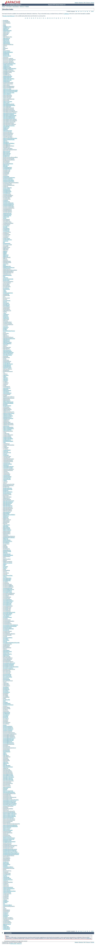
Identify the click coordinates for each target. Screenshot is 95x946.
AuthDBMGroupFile (7, 72)
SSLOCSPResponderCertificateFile (10, 799)
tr (89, 11)
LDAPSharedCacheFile (8, 423)
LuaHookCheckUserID (8, 461)
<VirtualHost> (6, 920)
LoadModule (6, 447)
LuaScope (5, 481)
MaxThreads (6, 495)
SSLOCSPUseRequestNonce (9, 804)
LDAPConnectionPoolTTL (8, 411)
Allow (4, 49)
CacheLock (5, 186)
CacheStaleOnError (7, 209)
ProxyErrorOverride (7, 584)
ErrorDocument (6, 297)
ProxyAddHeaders (7, 579)
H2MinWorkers (6, 341)
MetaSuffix (5, 547)
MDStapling (5, 534)
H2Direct (5, 334)
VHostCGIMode (6, 910)
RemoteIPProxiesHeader (8, 664)
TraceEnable (6, 896)
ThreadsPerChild (7, 873)
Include (4, 385)
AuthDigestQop (6, 81)
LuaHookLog (6, 465)
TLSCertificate (6, 877)
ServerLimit (5, 717)
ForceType (5, 325)
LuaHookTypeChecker (8, 470)
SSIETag (5, 764)
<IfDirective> (6, 375)
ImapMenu (5, 384)
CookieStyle (5, 237)
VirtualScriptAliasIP (7, 922)
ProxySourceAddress (7, 637)
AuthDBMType (6, 73)
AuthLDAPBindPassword (8, 107)
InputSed (5, 395)
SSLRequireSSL (6, 835)
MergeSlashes (6, 542)
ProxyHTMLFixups (7, 607)
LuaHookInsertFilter (7, 464)
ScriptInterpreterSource (8, 704)
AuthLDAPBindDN (7, 106)
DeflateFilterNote (7, 268)
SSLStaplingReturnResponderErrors (11, 853)
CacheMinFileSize (7, 194)
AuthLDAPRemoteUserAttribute (10, 120)
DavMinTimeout (6, 247)
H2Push (5, 346)
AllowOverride (6, 54)
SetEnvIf (5, 754)
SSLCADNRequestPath (8, 775)
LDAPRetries (6, 420)
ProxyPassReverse (7, 623)
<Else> (4, 290)
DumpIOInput (6, 287)
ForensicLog (6, 327)
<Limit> (4, 432)
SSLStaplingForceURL (8, 847)
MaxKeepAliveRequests (8, 485)
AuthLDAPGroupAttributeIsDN (9, 115)
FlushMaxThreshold (7, 323)
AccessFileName (6, 22)
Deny (4, 276)
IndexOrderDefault (7, 392)
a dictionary (66, 13)
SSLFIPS (5, 789)
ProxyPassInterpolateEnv (8, 621)
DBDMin (5, 253)
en (78, 11)
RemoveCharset (6, 670)
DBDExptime (6, 248)
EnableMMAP (6, 294)
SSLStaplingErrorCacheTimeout (10, 845)
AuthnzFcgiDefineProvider (9, 139)
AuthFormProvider (7, 97)
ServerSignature (6, 722)
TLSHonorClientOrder (8, 882)
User (4, 907)
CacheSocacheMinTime (8, 205)
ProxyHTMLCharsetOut (8, 600)
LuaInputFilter (6, 472)
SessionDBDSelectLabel (8, 742)
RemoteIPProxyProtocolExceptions (10, 666)
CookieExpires (6, 230)
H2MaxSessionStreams (8, 337)
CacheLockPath (6, 189)
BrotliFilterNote (6, 161)
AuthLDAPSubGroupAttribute (9, 124)
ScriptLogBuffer (6, 707)
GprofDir (5, 329)
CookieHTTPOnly (7, 232)
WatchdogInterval (7, 924)
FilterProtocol (6, 318)
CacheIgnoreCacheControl (9, 177)
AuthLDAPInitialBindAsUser (9, 116)
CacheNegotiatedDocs (8, 195)
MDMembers (6, 518)
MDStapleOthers (6, 533)
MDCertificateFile (7, 504)
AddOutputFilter (6, 43)
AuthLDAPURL (6, 126)
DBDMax (5, 252)
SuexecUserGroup (7, 870)
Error (4, 296)
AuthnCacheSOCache (8, 134)
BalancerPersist (6, 154)
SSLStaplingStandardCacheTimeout (11, 854)
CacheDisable (6, 172)
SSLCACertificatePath (8, 773)
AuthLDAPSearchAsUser (8, 123)
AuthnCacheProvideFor (8, 133)
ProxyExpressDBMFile (8, 585)
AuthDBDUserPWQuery (8, 69)
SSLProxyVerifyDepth (7, 830)
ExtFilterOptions (6, 309)
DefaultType (5, 263)
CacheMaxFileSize (7, 191)
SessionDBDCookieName (8, 735)
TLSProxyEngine (6, 889)
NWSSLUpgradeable (7, 562)
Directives (81, 2)
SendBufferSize (6, 713)
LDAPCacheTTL (6, 410)
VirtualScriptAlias (6, 921)
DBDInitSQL (5, 249)
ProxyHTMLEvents (7, 604)
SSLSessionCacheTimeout (9, 837)
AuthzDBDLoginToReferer (8, 143)
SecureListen (6, 711)
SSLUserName (6, 856)
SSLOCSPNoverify (7, 796)
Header (4, 358)
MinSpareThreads (7, 551)
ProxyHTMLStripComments (9, 612)
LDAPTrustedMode (7, 429)
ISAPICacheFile (6, 399)
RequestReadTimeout (8, 680)
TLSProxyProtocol (7, 892)
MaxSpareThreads (7, 494)
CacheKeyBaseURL (7, 183)
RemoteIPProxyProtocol (8, 665)
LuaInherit (5, 471)
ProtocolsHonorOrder (7, 575)
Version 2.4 (22, 6)
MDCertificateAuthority (8, 502)
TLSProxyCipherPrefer (8, 887)
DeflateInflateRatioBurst (8, 271)
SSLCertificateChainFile (8, 780)
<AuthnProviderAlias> (8, 137)
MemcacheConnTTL (7, 541)
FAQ (85, 2)
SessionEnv (5, 745)
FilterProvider (6, 319)
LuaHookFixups (6, 462)
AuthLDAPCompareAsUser (9, 110)
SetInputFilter (6, 759)
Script (4, 700)
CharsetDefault (6, 219)
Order (4, 565)
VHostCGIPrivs (6, 911)
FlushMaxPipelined (7, 322)
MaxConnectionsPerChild (8, 484)
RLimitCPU (5, 694)
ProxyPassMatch (6, 622)
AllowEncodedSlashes (8, 52)
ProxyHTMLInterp (7, 608)
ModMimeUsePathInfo (8, 555)
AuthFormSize (6, 100)
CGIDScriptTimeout (7, 214)
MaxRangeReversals (7, 489)
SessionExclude (6, 746)
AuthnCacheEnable (7, 131)
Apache (3, 6)
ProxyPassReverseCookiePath (9, 626)
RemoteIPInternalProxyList (9, 662)
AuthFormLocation (7, 88)
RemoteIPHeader (7, 660)
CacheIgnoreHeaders (8, 178)
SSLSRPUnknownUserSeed (9, 841)
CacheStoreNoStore (7, 211)
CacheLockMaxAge (7, 187)
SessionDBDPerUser (7, 741)
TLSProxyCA (6, 885)
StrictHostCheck (6, 864)
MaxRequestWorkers (7, 491)
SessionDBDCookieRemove (9, 737)
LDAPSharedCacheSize (8, 424)
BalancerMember (7, 153)
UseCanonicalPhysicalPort (9, 906)
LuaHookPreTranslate (8, 467)
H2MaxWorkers (6, 339)
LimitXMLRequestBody (8, 441)
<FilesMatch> (6, 314)
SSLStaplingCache (7, 844)
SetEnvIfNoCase (6, 756)
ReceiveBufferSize (7, 647)
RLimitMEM (5, 695)
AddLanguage (6, 40)
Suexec (4, 869)
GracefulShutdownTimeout (9, 330)
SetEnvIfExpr (6, 755)
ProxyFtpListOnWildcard (8, 594)
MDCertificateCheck (7, 503)
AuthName (5, 129)
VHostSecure (6, 915)
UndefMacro (5, 901)
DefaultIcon (5, 259)
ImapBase (5, 381)
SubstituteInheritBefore (8, 866)
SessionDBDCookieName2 (9, 736)
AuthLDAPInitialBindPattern (9, 117)
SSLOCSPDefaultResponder (9, 793)
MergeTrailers (6, 543)
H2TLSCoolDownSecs (8, 353)
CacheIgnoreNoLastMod (8, 180)
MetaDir (5, 545)
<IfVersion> (5, 380)
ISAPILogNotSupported (8, 401)
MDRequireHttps (6, 531)
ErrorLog (5, 299)
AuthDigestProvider (7, 79)
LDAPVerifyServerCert (8, 431)
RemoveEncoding (7, 671)
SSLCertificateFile (7, 782)
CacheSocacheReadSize (8, 206)
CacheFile (5, 175)
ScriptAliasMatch (6, 703)
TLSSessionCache (7, 893)
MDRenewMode (6, 528)
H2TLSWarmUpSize (7, 354)
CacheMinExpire (6, 192)
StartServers (6, 861)
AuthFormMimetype (7, 95)
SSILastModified (6, 765)
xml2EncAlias (6, 926)
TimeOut (5, 875)
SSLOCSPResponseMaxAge (9, 802)
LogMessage (6, 455)
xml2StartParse (6, 929)
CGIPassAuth (6, 216)
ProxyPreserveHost (7, 627)
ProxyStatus (5, 638)
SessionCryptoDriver (7, 731)
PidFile (4, 569)
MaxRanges (5, 490)
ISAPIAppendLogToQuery (8, 398)
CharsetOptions (6, 220)
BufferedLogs (6, 164)
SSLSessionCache (7, 836)
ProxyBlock (5, 581)
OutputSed (5, 566)
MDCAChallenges (7, 499)
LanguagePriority (7, 408)
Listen (4, 442)
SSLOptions (5, 807)
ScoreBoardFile (6, 699)
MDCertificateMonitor (7, 507)
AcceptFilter (5, 20)
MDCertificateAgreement (8, 500)
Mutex (4, 557)
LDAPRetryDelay (6, 422)
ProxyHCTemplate (7, 597)
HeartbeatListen (6, 362)
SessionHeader (6, 749)
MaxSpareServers (7, 493)
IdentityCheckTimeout (8, 371)
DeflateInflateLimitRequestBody (10, 270)
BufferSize (5, 166)
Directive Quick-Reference (8, 15)
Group (4, 332)
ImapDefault (5, 382)
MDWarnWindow (6, 540)
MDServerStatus (6, 532)
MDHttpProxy (6, 515)
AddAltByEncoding (7, 26)
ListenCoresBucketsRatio (8, 445)
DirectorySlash (6, 284)
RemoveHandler (6, 673)
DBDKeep (5, 251)
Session (5, 725)
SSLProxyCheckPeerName (9, 820)
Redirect (5, 648)
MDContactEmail (6, 512)
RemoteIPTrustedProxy (8, 667)
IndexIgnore (5, 389)
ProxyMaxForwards (7, 617)
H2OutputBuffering (7, 343)
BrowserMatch (6, 162)
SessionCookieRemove (8, 728)
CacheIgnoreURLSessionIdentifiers (10, 182)
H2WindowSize (6, 357)
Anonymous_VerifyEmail (8, 62)
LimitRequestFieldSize (8, 438)
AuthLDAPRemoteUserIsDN (9, 121)
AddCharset (5, 29)
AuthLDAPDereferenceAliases (9, 112)
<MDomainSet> (6, 524)
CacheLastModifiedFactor (8, 185)
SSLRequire (5, 834)
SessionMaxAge (6, 751)
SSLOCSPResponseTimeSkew (10, 803)
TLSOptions (5, 883)
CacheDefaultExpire (7, 167)
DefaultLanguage (7, 261)
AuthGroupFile (6, 102)
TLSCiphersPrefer (7, 878)
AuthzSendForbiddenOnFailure (10, 149)
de (76, 11)
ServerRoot (5, 721)
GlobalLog (5, 328)
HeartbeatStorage (7, 365)
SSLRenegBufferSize (7, 832)
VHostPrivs (5, 913)
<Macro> (5, 483)
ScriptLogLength (6, 708)
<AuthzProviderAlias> (7, 148)
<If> (4, 372)
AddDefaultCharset (7, 30)
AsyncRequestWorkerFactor (9, 63)
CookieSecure (6, 235)
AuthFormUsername (7, 101)
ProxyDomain (6, 583)
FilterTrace (5, 320)
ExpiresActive (6, 303)
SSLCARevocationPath (8, 779)
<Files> (4, 313)
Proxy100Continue (7, 578)
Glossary (88, 2)
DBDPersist (5, 256)
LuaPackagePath (7, 477)
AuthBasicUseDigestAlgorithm (9, 68)
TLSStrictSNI (6, 894)
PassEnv (5, 567)
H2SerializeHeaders (7, 351)
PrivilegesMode (6, 570)
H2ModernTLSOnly (7, 342)
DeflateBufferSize (7, 266)
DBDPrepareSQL (7, 257)
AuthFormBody (6, 85)
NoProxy (5, 560)
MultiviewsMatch (6, 556)
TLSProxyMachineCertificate (9, 891)
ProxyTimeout (6, 640)
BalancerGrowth (6, 150)
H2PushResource (7, 349)
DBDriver (5, 258)
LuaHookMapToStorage (8, 466)
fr (83, 11)
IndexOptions (6, 391)
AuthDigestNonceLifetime (8, 78)
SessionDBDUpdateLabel (8, 744)
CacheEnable (6, 173)
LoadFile (5, 446)
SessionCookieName (7, 726)
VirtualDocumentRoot (7, 917)
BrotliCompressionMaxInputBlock (10, 157)
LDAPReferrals (6, 419)
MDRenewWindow (7, 529)
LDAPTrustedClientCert (8, 427)
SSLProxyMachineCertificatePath (10, 826)
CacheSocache (6, 201)
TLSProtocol (5, 884)
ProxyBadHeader (7, 580)
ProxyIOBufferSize (7, 614)
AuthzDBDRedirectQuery (8, 145)
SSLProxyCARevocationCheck (9, 813)
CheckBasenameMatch (8, 223)
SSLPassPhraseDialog (8, 808)
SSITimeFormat (6, 769)
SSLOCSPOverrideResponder (9, 797)
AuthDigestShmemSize (8, 82)
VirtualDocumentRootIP (8, 918)
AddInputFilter (6, 39)
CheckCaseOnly (6, 224)
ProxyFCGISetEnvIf (7, 590)
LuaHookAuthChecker (8, 460)
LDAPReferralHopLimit (8, 418)
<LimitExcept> (6, 433)
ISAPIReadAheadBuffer (8, 403)
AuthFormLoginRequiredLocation (10, 90)
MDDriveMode (6, 513)
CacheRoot (5, 200)
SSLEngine (5, 788)
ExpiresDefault (6, 305)
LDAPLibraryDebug (7, 414)
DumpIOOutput (6, 289)
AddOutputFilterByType (8, 44)
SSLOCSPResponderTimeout (9, 801)
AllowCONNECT (6, 50)
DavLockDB (5, 246)
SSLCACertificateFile (7, 771)
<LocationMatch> (7, 450)
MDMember (5, 517)
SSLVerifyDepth (6, 860)
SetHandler (5, 758)
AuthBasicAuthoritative (8, 64)
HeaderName (6, 360)
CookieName (6, 233)
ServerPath (5, 719)
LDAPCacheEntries (7, 409)
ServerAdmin (6, 714)
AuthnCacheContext (7, 130)
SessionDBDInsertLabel (8, 740)
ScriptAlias (5, 702)
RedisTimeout (6, 655)
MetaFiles (5, 546)
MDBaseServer (6, 498)
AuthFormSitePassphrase (8, 98)
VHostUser (5, 916)
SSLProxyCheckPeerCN (8, 817)
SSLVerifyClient (6, 859)
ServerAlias (5, 716)
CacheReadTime (6, 199)
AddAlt (4, 25)
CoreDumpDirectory (7, 239)
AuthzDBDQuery (6, 144)
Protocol (5, 571)
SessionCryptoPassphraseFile (9, 733)
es (81, 11)
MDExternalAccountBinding (9, 514)
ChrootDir (5, 227)
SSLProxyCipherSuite (8, 821)
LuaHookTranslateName (8, 469)
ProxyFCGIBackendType (8, 589)
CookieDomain (6, 229)
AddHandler (5, 34)
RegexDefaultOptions (7, 657)
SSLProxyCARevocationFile (9, 815)
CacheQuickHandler (7, 196)
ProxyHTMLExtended (7, 605)
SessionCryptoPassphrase (9, 732)
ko (87, 11)
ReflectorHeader (6, 656)
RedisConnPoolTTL (7, 654)
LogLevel (5, 453)
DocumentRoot (6, 285)
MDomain (5, 523)
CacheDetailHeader (7, 168)
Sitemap (92, 2)
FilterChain (5, 315)
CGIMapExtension (7, 215)
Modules (76, 2)
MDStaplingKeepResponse (9, 536)
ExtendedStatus (6, 306)
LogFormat (5, 451)
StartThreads (6, 863)
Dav (4, 242)
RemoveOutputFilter (7, 676)
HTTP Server (9, 6)
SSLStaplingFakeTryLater (8, 846)
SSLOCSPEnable (7, 794)
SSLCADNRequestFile (8, 774)
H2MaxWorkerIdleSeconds (9, 338)
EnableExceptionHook (8, 292)
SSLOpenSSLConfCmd (8, 806)
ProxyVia (5, 641)
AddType (5, 45)
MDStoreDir (5, 538)
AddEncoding (6, 33)
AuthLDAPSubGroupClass (9, 125)
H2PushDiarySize (7, 347)
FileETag (5, 311)
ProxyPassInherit (7, 619)
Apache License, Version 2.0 (15, 943)
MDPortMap (5, 526)
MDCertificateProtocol (8, 508)
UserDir (4, 908)
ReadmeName (6, 646)
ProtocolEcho (6, 572)
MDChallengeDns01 (7, 510)
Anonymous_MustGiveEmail (9, 59)
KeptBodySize (6, 406)
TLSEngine (5, 880)
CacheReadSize (6, 197)
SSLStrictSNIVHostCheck (8, 855)
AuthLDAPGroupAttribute (8, 114)
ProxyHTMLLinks (7, 609)
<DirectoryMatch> (7, 282)
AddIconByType (6, 38)
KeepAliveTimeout (7, 405)
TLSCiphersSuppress (7, 879)
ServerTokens (6, 723)
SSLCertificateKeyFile (8, 783)
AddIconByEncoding (7, 36)
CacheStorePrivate (7, 213)
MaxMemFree (6, 486)
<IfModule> (5, 377)
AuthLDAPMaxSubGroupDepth (10, 119)
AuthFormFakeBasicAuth (8, 87)
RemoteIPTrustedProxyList (9, 669)
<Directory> (5, 277)
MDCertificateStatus (7, 509)
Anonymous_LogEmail (8, 58)
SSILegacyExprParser (8, 766)
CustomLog (5, 240)
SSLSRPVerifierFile (7, 842)
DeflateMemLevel (7, 273)
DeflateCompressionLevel (8, 267)
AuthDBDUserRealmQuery (9, 71)
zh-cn (92, 11)
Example (5, 301)
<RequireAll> (6, 683)
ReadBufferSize (6, 645)
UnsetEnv (5, 902)
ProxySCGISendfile (7, 635)
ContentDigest (6, 228)
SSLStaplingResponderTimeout (10, 849)
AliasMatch (5, 48)
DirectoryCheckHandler (8, 278)
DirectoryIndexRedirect (8, 281)
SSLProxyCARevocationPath (9, 816)
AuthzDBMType (6, 147)
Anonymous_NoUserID (8, 60)
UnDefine (5, 899)
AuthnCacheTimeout (7, 135)
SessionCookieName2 (8, 727)
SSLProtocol (5, 809)
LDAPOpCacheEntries (8, 415)
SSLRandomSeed (7, 831)
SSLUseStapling (6, 858)
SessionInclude (6, 750)
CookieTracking (6, 238)
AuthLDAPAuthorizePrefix (8, 104)
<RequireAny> (6, 684)
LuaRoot (5, 480)
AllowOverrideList (7, 55)
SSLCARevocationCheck (8, 777)
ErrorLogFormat (6, 300)
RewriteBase (6, 687)
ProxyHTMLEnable (7, 603)
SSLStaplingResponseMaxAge (9, 850)
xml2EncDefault (6, 927)
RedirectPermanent (7, 651)
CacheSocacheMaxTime (8, 204)
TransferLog (5, 897)
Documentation (16, 6)
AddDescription (6, 31)
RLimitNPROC (6, 697)
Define (4, 265)
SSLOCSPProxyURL (7, 798)
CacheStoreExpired (7, 210)
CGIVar (4, 218)
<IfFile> (4, 376)
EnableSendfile (6, 295)
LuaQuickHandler (7, 479)
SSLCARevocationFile (8, 778)
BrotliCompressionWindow (9, 159)
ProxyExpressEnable (7, 588)
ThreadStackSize (7, 874)
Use (4, 903)
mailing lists (88, 938)
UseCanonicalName (7, 904)
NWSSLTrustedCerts (7, 561)
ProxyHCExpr (6, 595)
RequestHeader (6, 679)
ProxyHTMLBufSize (7, 599)
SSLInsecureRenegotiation (9, 792)
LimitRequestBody (7, 436)
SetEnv (4, 752)
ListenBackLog (6, 443)
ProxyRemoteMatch (7, 631)
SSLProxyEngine (6, 822)
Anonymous (5, 57)
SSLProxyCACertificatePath (9, 812)
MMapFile (5, 552)
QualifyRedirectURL (7, 643)
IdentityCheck (6, 370)
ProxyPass (5, 618)
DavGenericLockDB (7, 244)
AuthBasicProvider (7, 67)
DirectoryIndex (6, 280)
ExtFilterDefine (6, 308)
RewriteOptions (6, 692)
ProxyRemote (6, 629)
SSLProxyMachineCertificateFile (10, 825)
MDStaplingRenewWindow (9, 537)
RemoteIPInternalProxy (8, 661)
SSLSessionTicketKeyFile (8, 839)
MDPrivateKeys (6, 527)
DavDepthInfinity (6, 243)
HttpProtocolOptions (7, 368)
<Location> (5, 448)
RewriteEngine (6, 689)
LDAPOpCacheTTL (7, 417)
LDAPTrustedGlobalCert (8, 428)
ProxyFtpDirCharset (7, 591)
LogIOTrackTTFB (7, 452)
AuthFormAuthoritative (8, 83)
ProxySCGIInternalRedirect (9, 633)
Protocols (5, 574)
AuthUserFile (6, 142)
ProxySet (5, 636)
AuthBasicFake (6, 66)
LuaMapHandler (6, 474)
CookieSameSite (6, 234)
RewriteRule (5, 693)
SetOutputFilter (6, 760)
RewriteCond (6, 688)
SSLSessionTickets (7, 840)
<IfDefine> (5, 373)
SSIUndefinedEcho (7, 770)
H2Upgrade (5, 356)
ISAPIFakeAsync (6, 400)
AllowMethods (6, 53)
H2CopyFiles (6, 333)
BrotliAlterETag (6, 156)
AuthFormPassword (7, 96)
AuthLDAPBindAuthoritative (9, 105)
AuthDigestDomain (7, 77)
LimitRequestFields (7, 437)
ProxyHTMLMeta (7, 610)
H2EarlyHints (6, 335)
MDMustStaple (6, 521)
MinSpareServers (7, 550)
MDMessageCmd (7, 519)
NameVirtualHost (7, 559)
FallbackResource (7, 310)
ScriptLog (5, 706)
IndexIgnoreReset (7, 390)
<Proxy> (5, 576)
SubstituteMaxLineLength (8, 868)
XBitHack (5, 925)
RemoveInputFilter (7, 674)
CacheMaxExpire (7, 190)
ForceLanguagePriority (8, 324)
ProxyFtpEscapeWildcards (9, 593)
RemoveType (6, 678)
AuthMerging (6, 128)
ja (85, 11)
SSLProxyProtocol (7, 827)
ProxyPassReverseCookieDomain (10, 624)
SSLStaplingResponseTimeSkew (10, 851)
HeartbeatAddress (7, 361)
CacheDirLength (6, 169)
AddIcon (5, 35)
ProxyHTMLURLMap (7, 613)
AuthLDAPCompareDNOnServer (10, 111)
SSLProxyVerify (6, 828)
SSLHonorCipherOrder (8, 790)
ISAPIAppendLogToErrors (8, 396)
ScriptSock (5, 709)
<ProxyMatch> (6, 616)
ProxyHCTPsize (6, 598)
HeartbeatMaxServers (8, 363)
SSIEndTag (5, 761)
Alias (4, 47)
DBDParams (5, 254)
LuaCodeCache (6, 457)
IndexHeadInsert (6, 387)
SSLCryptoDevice (7, 787)
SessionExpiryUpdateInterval (9, 747)
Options (4, 564)
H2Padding (5, 344)
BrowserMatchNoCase (8, 163)
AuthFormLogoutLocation (8, 92)
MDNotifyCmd (6, 522)
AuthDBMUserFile (7, 74)
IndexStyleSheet (6, 394)
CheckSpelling (6, 225)
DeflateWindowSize (7, 275)
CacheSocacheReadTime (8, 208)
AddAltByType (6, 28)
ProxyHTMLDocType (7, 602)
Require (5, 681)
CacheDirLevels (6, 171)
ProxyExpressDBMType (8, 586)
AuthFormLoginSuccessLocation (10, 91)
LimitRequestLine (7, 439)
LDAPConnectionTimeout (8, 413)
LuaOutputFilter (6, 475)
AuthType (5, 140)
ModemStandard (6, 553)
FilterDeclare (6, 316)
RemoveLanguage (7, 675)
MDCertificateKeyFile (7, 505)
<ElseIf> (5, 291)
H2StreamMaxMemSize (8, 352)
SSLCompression (7, 785)
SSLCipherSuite (6, 784)
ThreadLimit (5, 872)
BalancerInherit (6, 152)
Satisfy (4, 698)
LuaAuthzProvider (7, 456)
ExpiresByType (6, 304)
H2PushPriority (6, 348)
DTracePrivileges (7, 286)
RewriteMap (5, 690)
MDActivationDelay (7, 496)
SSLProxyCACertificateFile (9, 811)
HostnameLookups (7, 367)
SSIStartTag (5, 768)
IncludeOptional (6, 386)
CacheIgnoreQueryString (8, 181)
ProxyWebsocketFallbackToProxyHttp (11, 642)
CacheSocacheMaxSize (8, 202)
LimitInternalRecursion (8, 434)
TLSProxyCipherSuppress (8, 888)
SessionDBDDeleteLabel (8, 739)
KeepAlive (5, 404)
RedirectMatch (6, 650)
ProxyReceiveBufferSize (8, 628)
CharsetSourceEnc (7, 221)
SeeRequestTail (6, 712)
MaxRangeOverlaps (7, 488)
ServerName (6, 718)
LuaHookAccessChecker (8, 458)
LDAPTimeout (6, 425)
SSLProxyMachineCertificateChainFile (11, 823)
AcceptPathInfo (6, 21)
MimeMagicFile (6, 548)
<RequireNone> (6, 685)
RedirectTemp (6, 652)
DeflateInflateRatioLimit (8, 272)
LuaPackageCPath (7, 476)
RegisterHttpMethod (7, 659)
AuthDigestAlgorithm (7, 76)
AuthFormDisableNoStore (8, 86)
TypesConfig (6, 898)
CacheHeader (6, 176)
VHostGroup (5, 912)
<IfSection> (5, 379)
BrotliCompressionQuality (8, 158)
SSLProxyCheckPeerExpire (9, 818)
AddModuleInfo (6, 41)
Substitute (5, 865)
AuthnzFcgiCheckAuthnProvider (10, 138)
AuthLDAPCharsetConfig (8, 109)
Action (4, 24)
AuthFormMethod (7, 93)
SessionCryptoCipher (7, 730)
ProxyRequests (6, 632)
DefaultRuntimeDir (7, 262)
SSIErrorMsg (6, 763)
